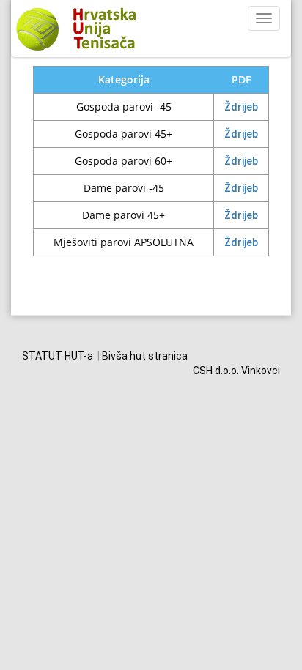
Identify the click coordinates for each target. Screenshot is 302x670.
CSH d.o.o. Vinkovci (236, 370)
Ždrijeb (241, 107)
